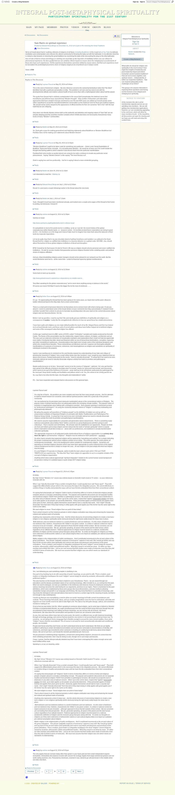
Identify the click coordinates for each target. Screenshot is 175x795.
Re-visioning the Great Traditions (93, 46)
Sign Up (135, 2)
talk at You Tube (104, 52)
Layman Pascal (47, 84)
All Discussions (30, 35)
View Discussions (43, 48)
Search (173, 2)
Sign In (142, 2)
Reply (35, 122)
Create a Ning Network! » (133, 59)
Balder (44, 127)
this (39, 188)
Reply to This (30, 75)
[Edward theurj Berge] (29, 49)
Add (118, 36)
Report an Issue (126, 783)
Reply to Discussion (33, 768)
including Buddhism (82, 52)
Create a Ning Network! (20, 2)
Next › (79, 771)
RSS (27, 777)
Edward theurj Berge (49, 46)
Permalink (34, 84)
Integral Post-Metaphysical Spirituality (87, 12)
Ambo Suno (46, 296)
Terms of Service (142, 783)
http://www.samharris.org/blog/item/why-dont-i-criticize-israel (53, 223)
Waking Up (56, 174)
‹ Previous (30, 771)
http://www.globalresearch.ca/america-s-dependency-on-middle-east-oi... (58, 278)
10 (63, 771)
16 (73, 771)
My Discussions (42, 35)
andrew (45, 214)
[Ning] (5, 2)
